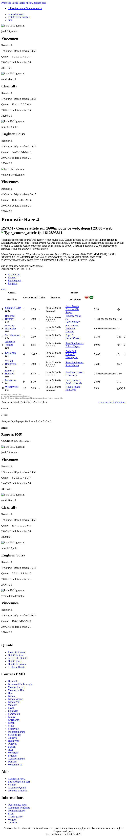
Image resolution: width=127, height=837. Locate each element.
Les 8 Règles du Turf (19, 781)
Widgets (12, 819)
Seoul (11, 725)
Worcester (13, 752)
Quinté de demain (17, 664)
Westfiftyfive (12, 386)
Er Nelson (10, 352)
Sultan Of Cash (13, 307)
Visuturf (12, 277)
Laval (11, 707)
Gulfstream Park (16, 758)
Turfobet (12, 822)
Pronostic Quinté (16, 652)
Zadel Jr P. (70, 351)
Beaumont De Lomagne (20, 684)
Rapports (12, 283)
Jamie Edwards (73, 383)
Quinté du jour (15, 655)
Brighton (12, 755)
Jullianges (13, 710)
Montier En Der (16, 687)
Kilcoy (11, 716)
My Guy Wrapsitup (10, 327)
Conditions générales (19, 807)
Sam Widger (71, 325)
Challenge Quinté (17, 787)
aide (10, 20)
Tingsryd (12, 737)
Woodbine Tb (15, 764)
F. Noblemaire (72, 386)
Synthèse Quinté (16, 667)
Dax (10, 693)
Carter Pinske (72, 338)
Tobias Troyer (72, 346)
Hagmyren (13, 740)
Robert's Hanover (9, 372)
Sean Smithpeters (74, 343)
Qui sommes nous (17, 804)
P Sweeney (71, 375)
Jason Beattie (72, 306)
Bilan (11, 813)
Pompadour (14, 713)
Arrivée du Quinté (17, 658)
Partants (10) (14, 274)
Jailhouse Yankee (10, 343)
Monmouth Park (16, 731)
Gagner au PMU (16, 778)
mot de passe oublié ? (19, 17)
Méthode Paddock (17, 790)
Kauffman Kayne (74, 372)
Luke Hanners (72, 380)
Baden (11, 696)
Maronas (12, 705)
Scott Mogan (72, 365)
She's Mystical (12, 335)
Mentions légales (16, 810)
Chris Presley (72, 321)
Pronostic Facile (23, 2)
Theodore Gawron (70, 330)
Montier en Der (16, 690)
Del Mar (12, 761)
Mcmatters (10, 380)
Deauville (13, 681)
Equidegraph (14, 280)
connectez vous (16, 14)
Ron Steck (70, 389)
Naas (10, 749)
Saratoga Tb (14, 734)
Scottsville (13, 728)
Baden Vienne (15, 699)
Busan (11, 722)
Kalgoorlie (13, 719)
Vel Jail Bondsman (10, 362)
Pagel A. (69, 335)
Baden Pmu (14, 702)
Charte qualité (15, 816)
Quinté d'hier (14, 661)
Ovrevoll (12, 743)
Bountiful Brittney (10, 317)
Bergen (12, 746)
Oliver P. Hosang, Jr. (71, 356)
